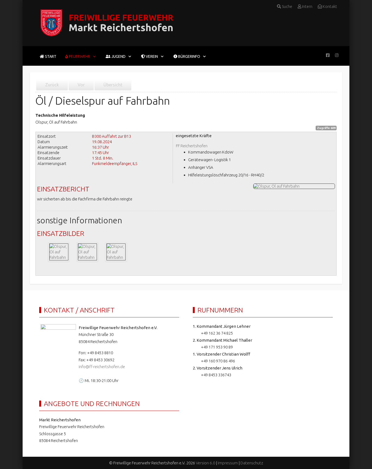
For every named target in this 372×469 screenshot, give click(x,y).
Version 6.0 (205, 463)
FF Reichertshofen (192, 145)
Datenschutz (251, 463)
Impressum (228, 463)
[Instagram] (337, 55)
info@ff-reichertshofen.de (102, 366)
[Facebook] (328, 55)
